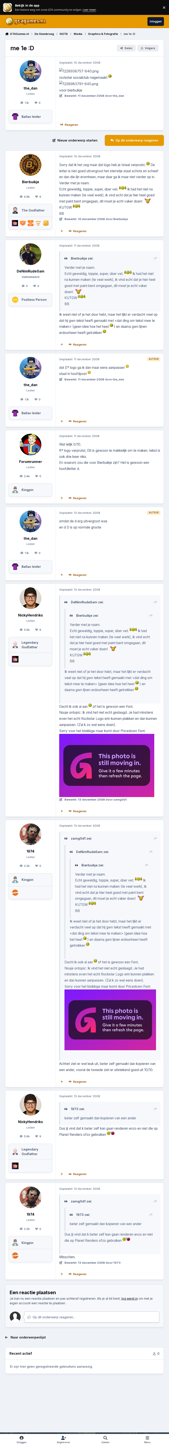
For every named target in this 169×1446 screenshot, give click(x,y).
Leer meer (7, 7)
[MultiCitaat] (62, 231)
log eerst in (129, 1298)
